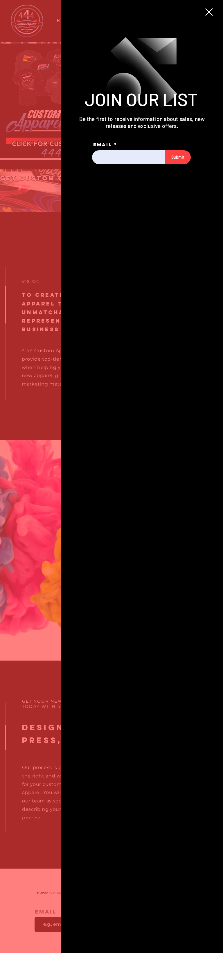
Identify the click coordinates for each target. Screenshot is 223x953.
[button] (209, 12)
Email (102, 144)
